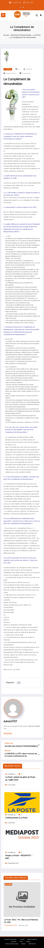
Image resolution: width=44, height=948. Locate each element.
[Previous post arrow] (38, 745)
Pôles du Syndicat (32, 936)
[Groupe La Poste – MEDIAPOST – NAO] (22, 840)
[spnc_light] (41, 16)
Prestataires (22, 884)
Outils (21, 939)
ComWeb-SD (11, 774)
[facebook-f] (21, 7)
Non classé (15, 884)
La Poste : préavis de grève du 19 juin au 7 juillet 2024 (20, 778)
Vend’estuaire (32, 941)
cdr (18, 69)
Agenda (23, 941)
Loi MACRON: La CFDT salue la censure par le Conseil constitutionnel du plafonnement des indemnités (21, 755)
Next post (7, 750)
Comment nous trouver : (10, 936)
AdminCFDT (29, 69)
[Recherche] (36, 15)
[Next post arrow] (38, 754)
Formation (13, 939)
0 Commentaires (26, 73)
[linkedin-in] (23, 7)
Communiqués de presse (11, 941)
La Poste (8, 69)
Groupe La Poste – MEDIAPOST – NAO (18, 857)
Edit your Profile (34, 726)
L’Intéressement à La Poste (16, 818)
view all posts (8, 733)
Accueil (22, 936)
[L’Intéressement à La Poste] (22, 802)
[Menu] (3, 15)
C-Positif (28, 939)
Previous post (9, 743)
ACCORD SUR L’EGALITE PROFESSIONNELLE (21, 746)
